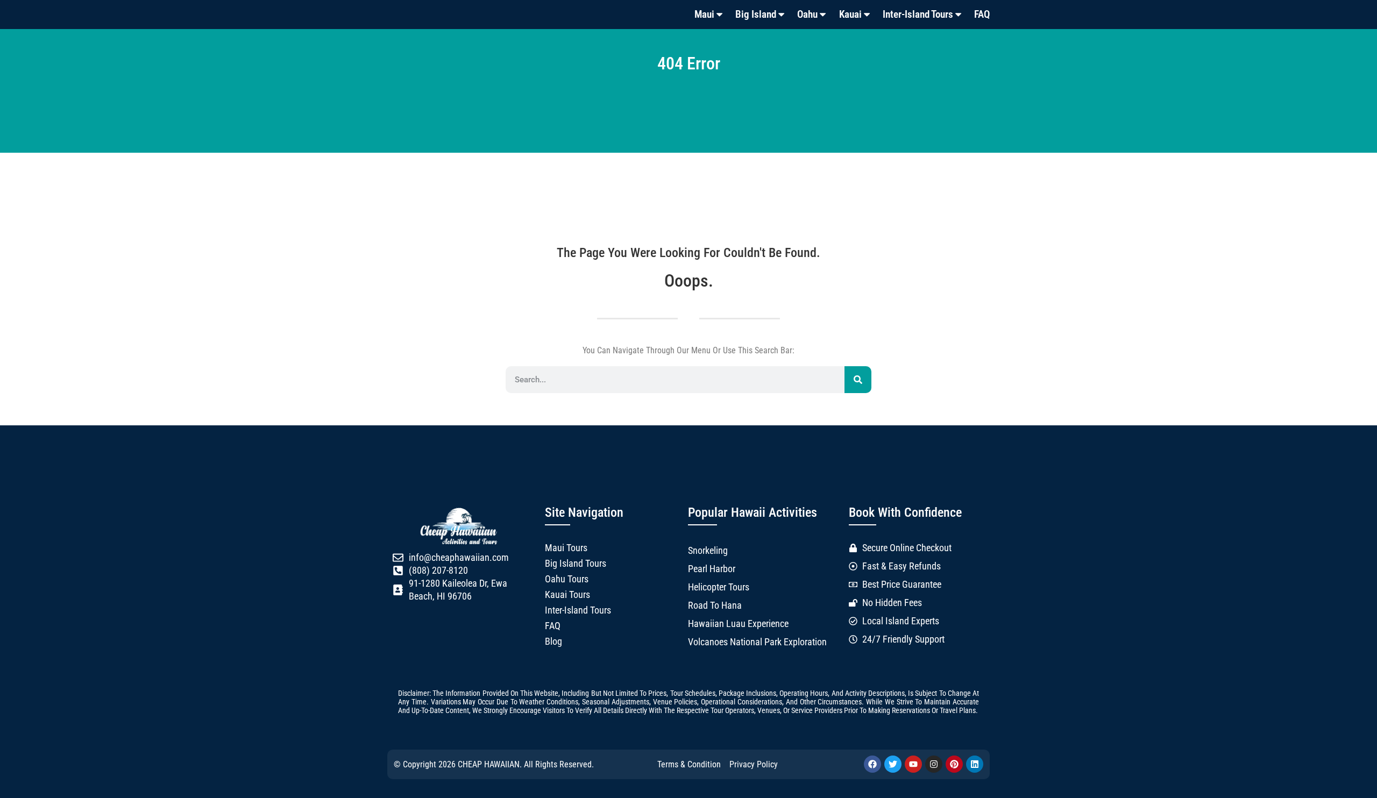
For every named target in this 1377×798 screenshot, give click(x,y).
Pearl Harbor (711, 569)
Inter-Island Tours (918, 14)
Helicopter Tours (718, 587)
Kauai (850, 14)
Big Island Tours (575, 563)
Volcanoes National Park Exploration (757, 642)
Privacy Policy (753, 764)
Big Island (755, 14)
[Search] (857, 379)
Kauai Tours (567, 594)
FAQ (982, 14)
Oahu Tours (566, 579)
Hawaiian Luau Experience (738, 623)
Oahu (807, 14)
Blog (553, 641)
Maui (704, 14)
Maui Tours (566, 548)
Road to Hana (715, 605)
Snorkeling (708, 550)
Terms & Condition (689, 764)
